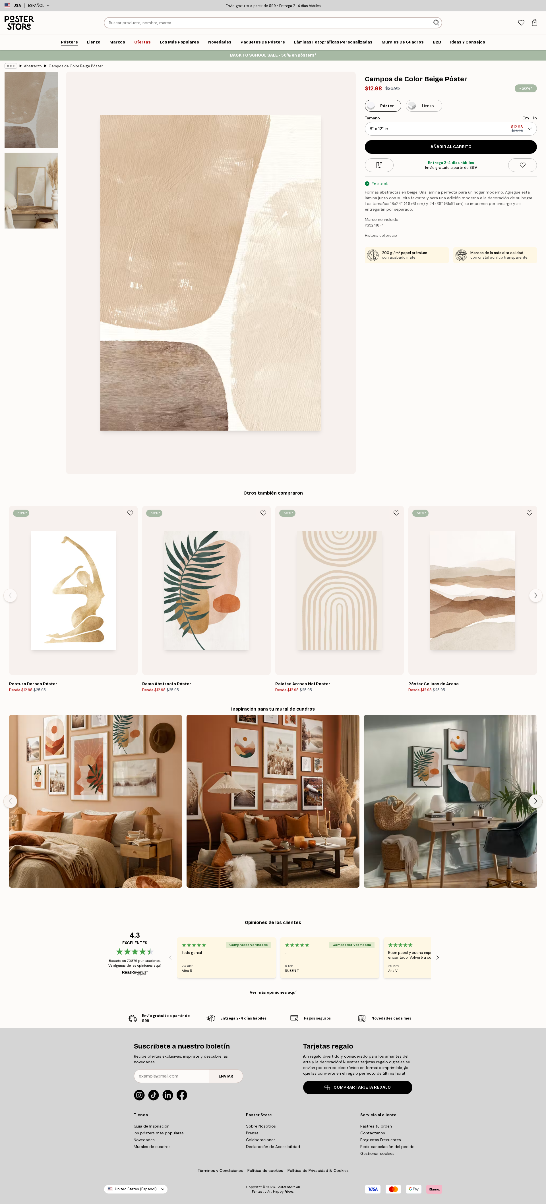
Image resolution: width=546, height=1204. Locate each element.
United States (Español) (136, 1189)
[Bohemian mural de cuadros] (95, 801)
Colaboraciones (261, 1139)
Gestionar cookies (377, 1153)
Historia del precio (381, 235)
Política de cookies (265, 1170)
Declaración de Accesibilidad (273, 1146)
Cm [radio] (525, 118)
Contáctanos (372, 1133)
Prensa (252, 1133)
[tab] (521, 23)
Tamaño (372, 118)
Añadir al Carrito (451, 146)
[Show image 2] (31, 190)
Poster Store (285, 1187)
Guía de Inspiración (151, 1126)
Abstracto (33, 66)
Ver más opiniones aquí (273, 992)
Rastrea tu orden (376, 1126)
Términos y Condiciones (220, 1170)
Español (36, 5)
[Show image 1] (31, 110)
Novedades (144, 1139)
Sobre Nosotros (261, 1126)
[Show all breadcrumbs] (11, 66)
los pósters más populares (159, 1133)
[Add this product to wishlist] (522, 165)
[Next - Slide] (536, 595)
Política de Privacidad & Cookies (318, 1170)
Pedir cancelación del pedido (387, 1146)
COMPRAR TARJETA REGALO (362, 1087)
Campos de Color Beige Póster (76, 66)
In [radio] (535, 118)
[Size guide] (379, 165)
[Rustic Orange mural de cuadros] (273, 801)
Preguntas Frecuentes (380, 1139)
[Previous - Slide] (10, 595)
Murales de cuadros (152, 1146)
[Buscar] (437, 22)
